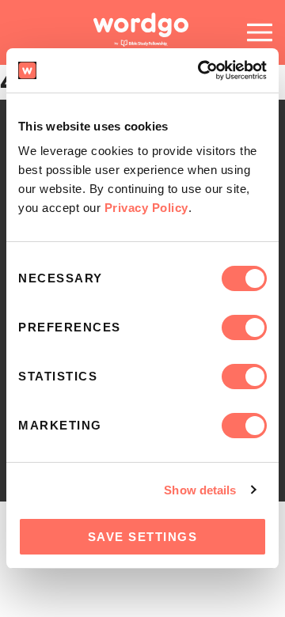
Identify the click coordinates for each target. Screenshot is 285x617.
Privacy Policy (146, 207)
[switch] (244, 327)
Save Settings (143, 536)
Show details (200, 490)
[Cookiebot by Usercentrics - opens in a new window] (201, 70)
